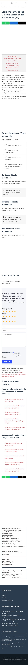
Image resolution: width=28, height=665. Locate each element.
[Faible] (6, 311)
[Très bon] (12, 311)
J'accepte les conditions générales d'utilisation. (11, 356)
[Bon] (9, 311)
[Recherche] (25, 3)
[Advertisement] (14, 40)
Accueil (3, 7)
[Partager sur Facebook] (14, 23)
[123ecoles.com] (14, 2)
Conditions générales (7, 600)
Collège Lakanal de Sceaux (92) (10, 623)
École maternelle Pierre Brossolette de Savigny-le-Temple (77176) (14, 421)
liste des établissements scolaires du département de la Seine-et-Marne (14, 374)
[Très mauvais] (3, 311)
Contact (4, 597)
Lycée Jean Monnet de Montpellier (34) (16, 637)
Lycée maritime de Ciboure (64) (10, 625)
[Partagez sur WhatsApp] (6, 23)
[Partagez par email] (22, 23)
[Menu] (3, 3)
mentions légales (22, 661)
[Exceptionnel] (15, 311)
